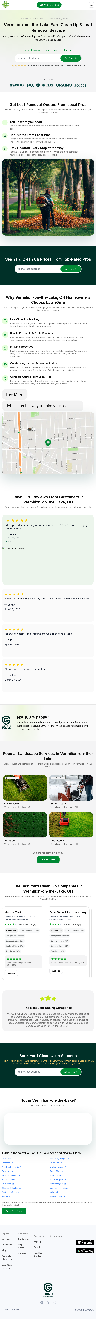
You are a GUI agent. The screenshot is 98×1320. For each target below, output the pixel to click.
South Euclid (55, 1175)
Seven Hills (55, 1162)
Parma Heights (56, 1183)
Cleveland (6, 1158)
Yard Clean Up (69, 18)
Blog (4, 1250)
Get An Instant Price (49, 5)
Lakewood (6, 1183)
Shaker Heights (56, 1167)
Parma (5, 1196)
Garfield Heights (9, 1192)
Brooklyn (6, 1171)
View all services (48, 859)
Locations (24, 18)
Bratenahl (6, 1162)
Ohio (32, 18)
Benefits (38, 1247)
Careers (22, 1253)
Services (6, 1239)
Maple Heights (56, 1179)
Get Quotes (69, 1072)
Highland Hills (56, 1196)
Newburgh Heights (10, 1167)
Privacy (15, 1309)
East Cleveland (8, 1179)
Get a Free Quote (14, 1211)
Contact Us (23, 1239)
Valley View (55, 1192)
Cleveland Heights (10, 1188)
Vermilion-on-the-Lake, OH (49, 18)
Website (11, 973)
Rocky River (55, 1171)
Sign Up (37, 1241)
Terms (6, 1309)
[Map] (49, 1129)
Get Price (69, 58)
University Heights (58, 1158)
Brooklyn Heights (9, 1175)
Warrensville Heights (59, 1188)
